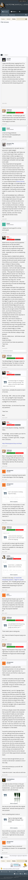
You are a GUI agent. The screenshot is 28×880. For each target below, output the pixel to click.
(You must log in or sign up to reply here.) (18, 855)
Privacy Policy (25, 876)
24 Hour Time (13, 871)
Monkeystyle (5, 871)
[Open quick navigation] (26, 19)
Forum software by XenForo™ (6, 878)
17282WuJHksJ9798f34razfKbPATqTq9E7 (10, 868)
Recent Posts (12, 15)
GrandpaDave (10, 779)
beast (8, 128)
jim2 (8, 594)
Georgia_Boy (10, 143)
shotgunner (10, 470)
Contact (17, 873)
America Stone (20, 181)
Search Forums (4, 15)
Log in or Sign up (22, 1)
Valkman (9, 110)
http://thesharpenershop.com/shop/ (12, 443)
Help (22, 873)
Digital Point (16, 877)
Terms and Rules (18, 876)
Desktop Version (20, 871)
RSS (26, 873)
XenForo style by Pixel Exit (17, 878)
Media (14, 11)
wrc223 (9, 58)
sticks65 (4, 350)
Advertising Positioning (8, 877)
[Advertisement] (14, 38)
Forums (6, 11)
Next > (6, 55)
